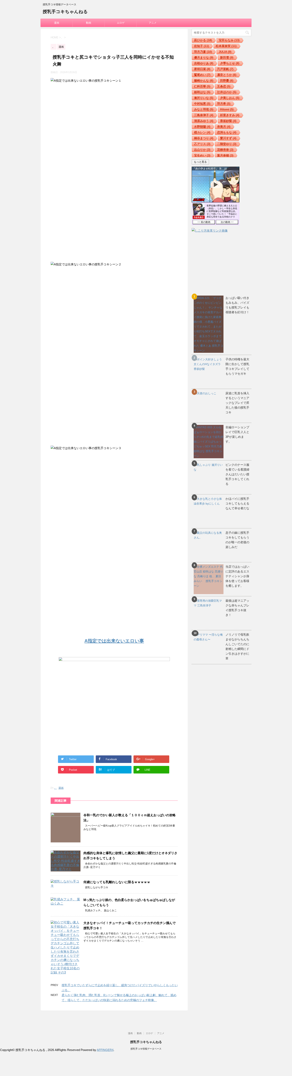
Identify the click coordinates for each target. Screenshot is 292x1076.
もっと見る (200, 161)
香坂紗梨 (228, 121)
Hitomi (227, 109)
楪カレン (202, 132)
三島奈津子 (203, 115)
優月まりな (203, 57)
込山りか (202, 149)
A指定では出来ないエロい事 (114, 640)
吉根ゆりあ (203, 63)
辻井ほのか (226, 92)
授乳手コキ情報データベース (146, 1048)
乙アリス (202, 144)
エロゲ (121, 22)
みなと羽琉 (203, 109)
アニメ (153, 22)
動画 (88, 22)
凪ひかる (203, 40)
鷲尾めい (202, 74)
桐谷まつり (203, 138)
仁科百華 (202, 86)
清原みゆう (203, 121)
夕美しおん (229, 98)
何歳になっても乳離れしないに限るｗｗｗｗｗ (116, 882)
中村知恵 (202, 103)
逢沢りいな (203, 98)
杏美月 (223, 126)
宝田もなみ (229, 40)
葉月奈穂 (225, 155)
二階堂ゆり (226, 144)
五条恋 (223, 86)
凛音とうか (226, 74)
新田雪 (226, 57)
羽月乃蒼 (203, 51)
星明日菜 (202, 69)
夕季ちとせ (229, 63)
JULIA (225, 51)
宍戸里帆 (225, 69)
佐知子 (201, 46)
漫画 (56, 22)
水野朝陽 (202, 126)
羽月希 (223, 103)
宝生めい (202, 155)
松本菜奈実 (226, 46)
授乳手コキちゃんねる (65, 11)
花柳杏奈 (225, 149)
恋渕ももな (226, 132)
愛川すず (228, 138)
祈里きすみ (229, 115)
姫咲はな (202, 92)
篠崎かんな (203, 80)
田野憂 (226, 80)
